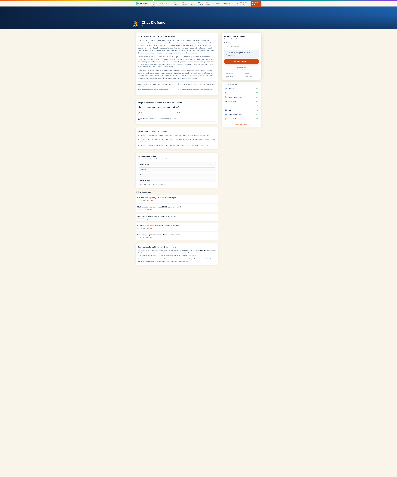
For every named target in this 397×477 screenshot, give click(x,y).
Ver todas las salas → (241, 124)
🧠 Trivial (208, 3)
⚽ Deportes (176, 3)
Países (168, 3)
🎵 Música (193, 3)
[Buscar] (234, 3)
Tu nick (226, 42)
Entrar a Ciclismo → (241, 61)
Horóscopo (226, 3)
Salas (161, 3)
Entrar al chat (255, 3)
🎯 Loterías (185, 3)
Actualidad (216, 3)
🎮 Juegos (200, 3)
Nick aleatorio (241, 67)
